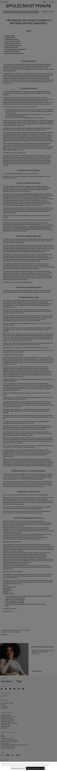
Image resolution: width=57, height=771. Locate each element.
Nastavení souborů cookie (18, 768)
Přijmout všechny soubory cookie (35, 768)
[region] (28, 766)
